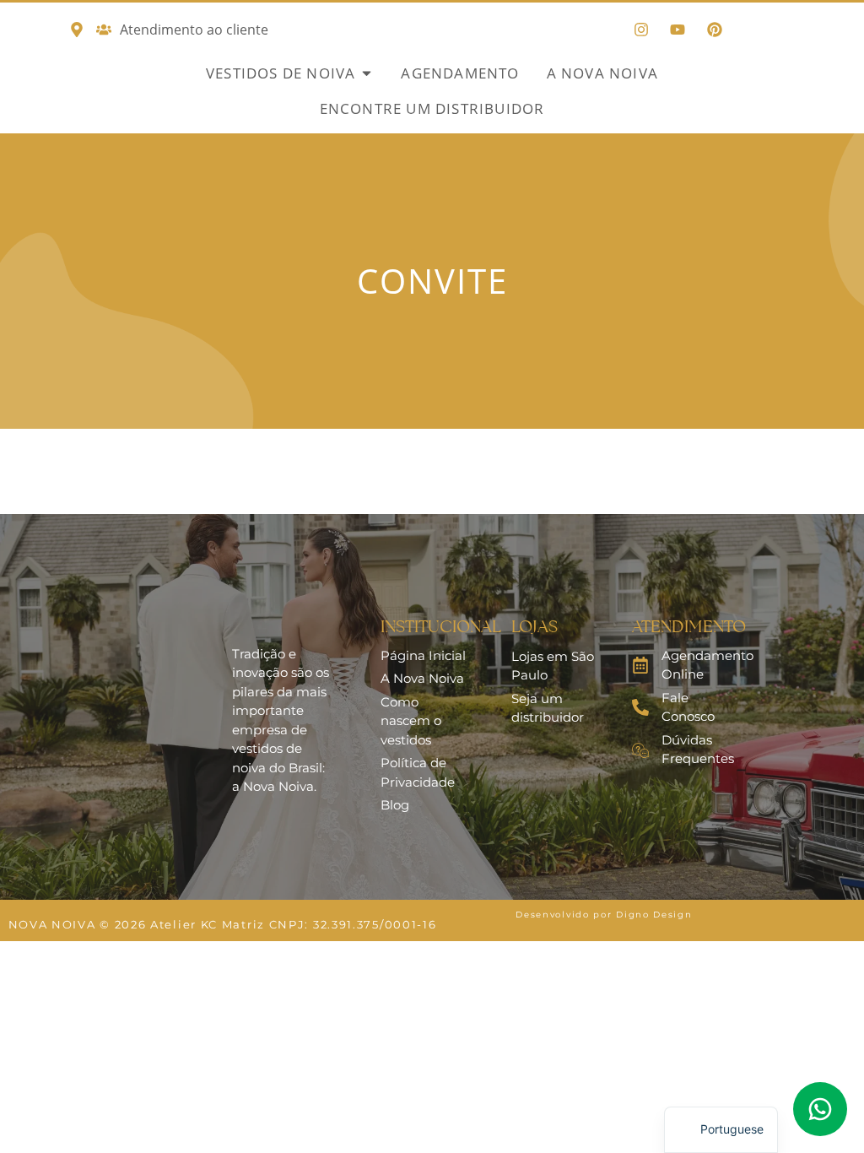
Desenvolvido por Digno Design (604, 914)
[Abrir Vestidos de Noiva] (366, 73)
